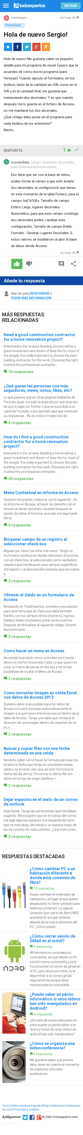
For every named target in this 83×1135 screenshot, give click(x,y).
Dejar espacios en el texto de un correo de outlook (41, 801)
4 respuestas (19, 423)
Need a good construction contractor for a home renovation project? (39, 337)
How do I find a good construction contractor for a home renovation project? (36, 442)
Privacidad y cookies (26, 1109)
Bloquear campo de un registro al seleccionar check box (35, 541)
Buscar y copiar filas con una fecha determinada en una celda (37, 750)
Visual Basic (13, 25)
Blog (45, 1105)
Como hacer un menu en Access (34, 650)
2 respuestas (19, 678)
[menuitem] (17, 47)
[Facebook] (31, 1117)
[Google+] (38, 1117)
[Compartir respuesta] (73, 264)
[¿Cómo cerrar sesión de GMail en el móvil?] (41, 961)
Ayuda (37, 1105)
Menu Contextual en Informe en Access (41, 492)
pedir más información (31, 298)
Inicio (5, 1105)
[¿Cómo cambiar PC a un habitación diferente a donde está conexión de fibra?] (41, 897)
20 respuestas (20, 479)
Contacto (56, 1105)
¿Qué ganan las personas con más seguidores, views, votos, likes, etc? (38, 388)
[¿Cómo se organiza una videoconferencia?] (41, 1062)
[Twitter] (24, 1117)
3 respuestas (19, 581)
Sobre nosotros (20, 1105)
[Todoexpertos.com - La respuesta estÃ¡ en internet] (29, 5)
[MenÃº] (6, 6)
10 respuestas (20, 372)
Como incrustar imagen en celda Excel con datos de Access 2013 (40, 695)
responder (39, 293)
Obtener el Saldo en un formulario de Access (39, 597)
